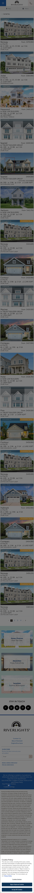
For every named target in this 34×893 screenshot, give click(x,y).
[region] (17, 873)
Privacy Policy (8, 876)
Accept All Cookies (17, 889)
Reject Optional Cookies (17, 884)
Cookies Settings (17, 879)
